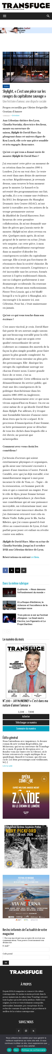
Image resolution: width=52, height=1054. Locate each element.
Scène (6, 86)
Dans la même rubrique (15, 583)
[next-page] (8, 631)
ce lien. (35, 557)
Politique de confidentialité (33, 1050)
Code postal (7, 954)
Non (16, 1050)
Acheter (26, 716)
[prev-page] (4, 631)
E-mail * (6, 946)
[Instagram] (26, 1031)
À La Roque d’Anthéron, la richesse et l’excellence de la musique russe (32, 605)
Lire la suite (7, 766)
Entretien (15, 115)
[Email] (17, 570)
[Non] (48, 1044)
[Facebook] (5, 570)
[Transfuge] (26, 6)
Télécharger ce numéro (26, 722)
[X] (11, 570)
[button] (4, 16)
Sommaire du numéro (26, 728)
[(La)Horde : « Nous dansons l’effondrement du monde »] (9, 597)
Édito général (10, 738)
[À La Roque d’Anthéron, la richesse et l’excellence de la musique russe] (9, 610)
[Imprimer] (23, 570)
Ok (9, 1050)
